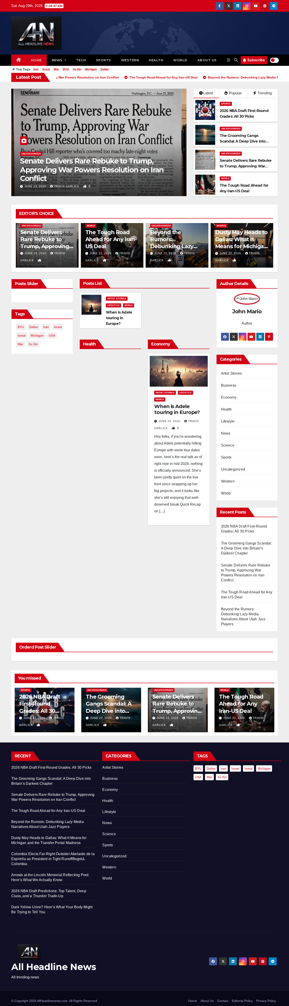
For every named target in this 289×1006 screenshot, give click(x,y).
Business (228, 385)
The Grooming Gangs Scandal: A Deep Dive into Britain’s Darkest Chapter (243, 141)
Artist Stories (116, 298)
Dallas (105, 69)
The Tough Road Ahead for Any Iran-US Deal (95, 178)
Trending (264, 93)
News (58, 60)
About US (207, 60)
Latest (208, 93)
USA (52, 335)
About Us (207, 1001)
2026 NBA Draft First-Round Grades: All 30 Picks (51, 767)
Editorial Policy (242, 1001)
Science (227, 445)
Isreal (46, 69)
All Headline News (53, 966)
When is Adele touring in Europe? (119, 318)
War (56, 69)
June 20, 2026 (169, 421)
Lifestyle (113, 305)
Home (36, 60)
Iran (35, 69)
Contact (222, 1001)
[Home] (18, 60)
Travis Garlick (67, 186)
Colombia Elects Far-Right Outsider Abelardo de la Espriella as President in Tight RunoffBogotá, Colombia (53, 859)
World (180, 60)
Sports (103, 60)
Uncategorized (230, 128)
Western (130, 60)
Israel (58, 327)
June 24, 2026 (34, 718)
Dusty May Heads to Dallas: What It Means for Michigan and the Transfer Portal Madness (177, 246)
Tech (81, 60)
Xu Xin (77, 69)
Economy (228, 397)
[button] (236, 60)
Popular (235, 93)
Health (156, 60)
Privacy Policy (266, 1001)
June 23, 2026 (101, 718)
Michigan (91, 69)
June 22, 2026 (35, 186)
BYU (66, 69)
